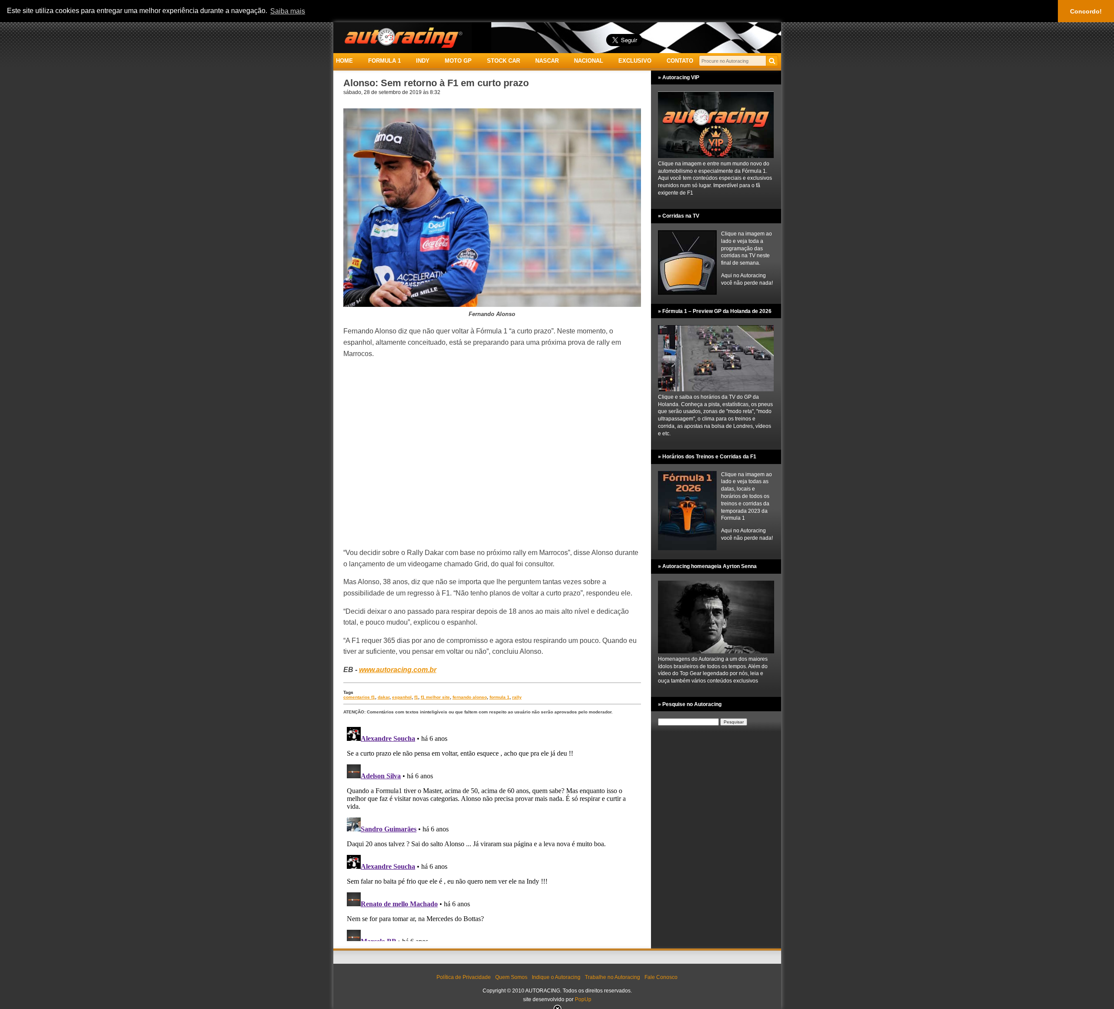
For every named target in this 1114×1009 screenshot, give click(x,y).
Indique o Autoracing (556, 977)
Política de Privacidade (463, 977)
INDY (422, 60)
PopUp (583, 999)
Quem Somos (511, 977)
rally (517, 697)
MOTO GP (458, 60)
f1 (416, 697)
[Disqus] (492, 832)
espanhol (402, 697)
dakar (383, 697)
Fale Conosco (661, 977)
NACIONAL (588, 60)
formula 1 (500, 697)
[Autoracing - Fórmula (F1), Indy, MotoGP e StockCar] (402, 37)
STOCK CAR (503, 60)
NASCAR (547, 60)
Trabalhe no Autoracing (612, 977)
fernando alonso (470, 697)
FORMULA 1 (384, 60)
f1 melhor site (435, 697)
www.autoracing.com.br (397, 669)
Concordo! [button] (1086, 11)
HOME (344, 60)
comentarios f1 (359, 697)
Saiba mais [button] (287, 11)
